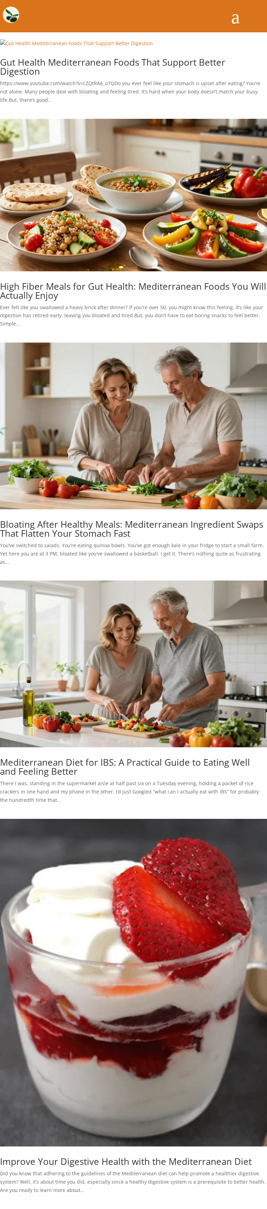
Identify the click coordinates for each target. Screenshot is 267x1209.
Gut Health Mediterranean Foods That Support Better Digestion (112, 66)
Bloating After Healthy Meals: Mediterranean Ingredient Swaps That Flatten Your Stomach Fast (131, 529)
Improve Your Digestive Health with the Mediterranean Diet (126, 1161)
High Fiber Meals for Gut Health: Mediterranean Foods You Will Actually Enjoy (133, 291)
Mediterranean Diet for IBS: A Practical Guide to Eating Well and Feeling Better (125, 767)
